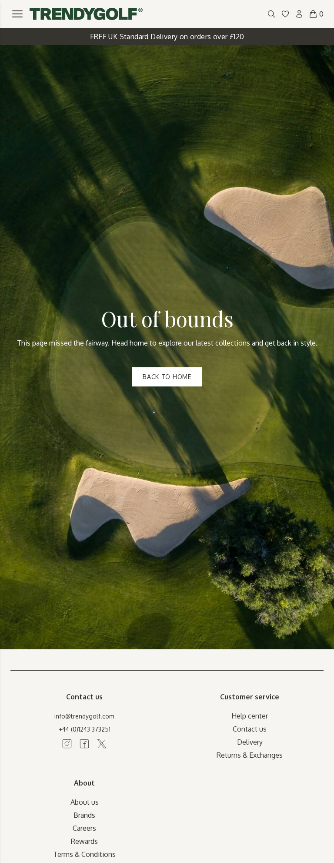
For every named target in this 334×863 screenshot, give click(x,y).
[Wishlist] (285, 14)
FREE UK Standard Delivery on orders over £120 (167, 36)
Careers (84, 828)
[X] (102, 744)
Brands (84, 815)
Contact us (250, 729)
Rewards (84, 841)
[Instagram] (67, 744)
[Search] (271, 14)
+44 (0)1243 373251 (84, 729)
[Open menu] (17, 14)
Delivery (250, 742)
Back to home (167, 376)
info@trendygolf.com (84, 716)
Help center (249, 716)
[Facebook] (84, 744)
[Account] (299, 14)
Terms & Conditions (84, 854)
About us (84, 802)
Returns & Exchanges (250, 755)
